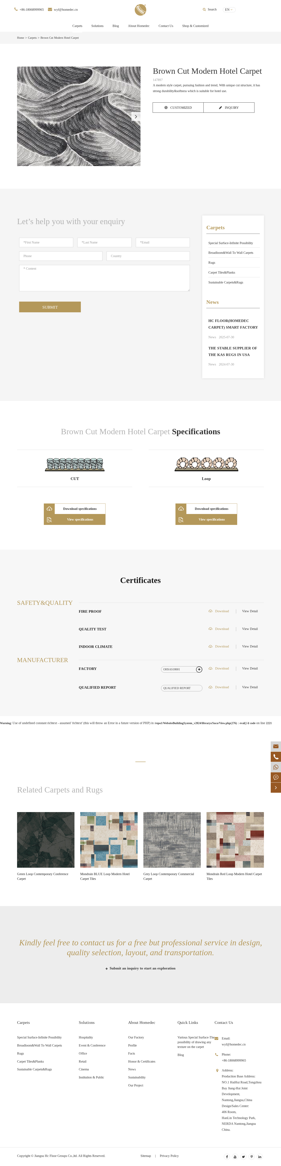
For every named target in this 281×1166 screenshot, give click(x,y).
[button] (135, 116)
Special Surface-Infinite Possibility (230, 243)
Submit (50, 307)
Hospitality (86, 1037)
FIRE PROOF (90, 611)
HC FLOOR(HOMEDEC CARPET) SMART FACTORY (233, 324)
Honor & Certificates (141, 1061)
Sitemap (145, 1156)
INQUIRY (231, 107)
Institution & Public (91, 1077)
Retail (82, 1061)
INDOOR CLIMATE (96, 647)
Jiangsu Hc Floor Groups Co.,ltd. (56, 1156)
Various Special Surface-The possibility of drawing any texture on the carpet (196, 1042)
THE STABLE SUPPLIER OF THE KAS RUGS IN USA (232, 351)
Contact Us (166, 26)
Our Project (135, 1085)
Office (83, 1053)
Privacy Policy (169, 1156)
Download (221, 611)
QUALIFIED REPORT (97, 687)
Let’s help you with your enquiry (71, 221)
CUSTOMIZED (181, 107)
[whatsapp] (276, 767)
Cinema (84, 1069)
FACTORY (88, 669)
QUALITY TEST (92, 629)
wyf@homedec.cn (66, 9)
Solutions (97, 26)
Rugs (211, 262)
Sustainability (137, 1077)
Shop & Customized (195, 26)
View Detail (250, 611)
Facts (131, 1053)
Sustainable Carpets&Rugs (225, 282)
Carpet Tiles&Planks (221, 272)
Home (20, 37)
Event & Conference (92, 1045)
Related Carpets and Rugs (60, 789)
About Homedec (141, 1022)
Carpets (77, 26)
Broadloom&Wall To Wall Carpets (230, 252)
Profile (132, 1045)
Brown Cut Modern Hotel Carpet (60, 37)
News (212, 302)
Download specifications (80, 508)
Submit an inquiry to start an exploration (142, 968)
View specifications (80, 519)
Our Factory (136, 1037)
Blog (116, 26)
